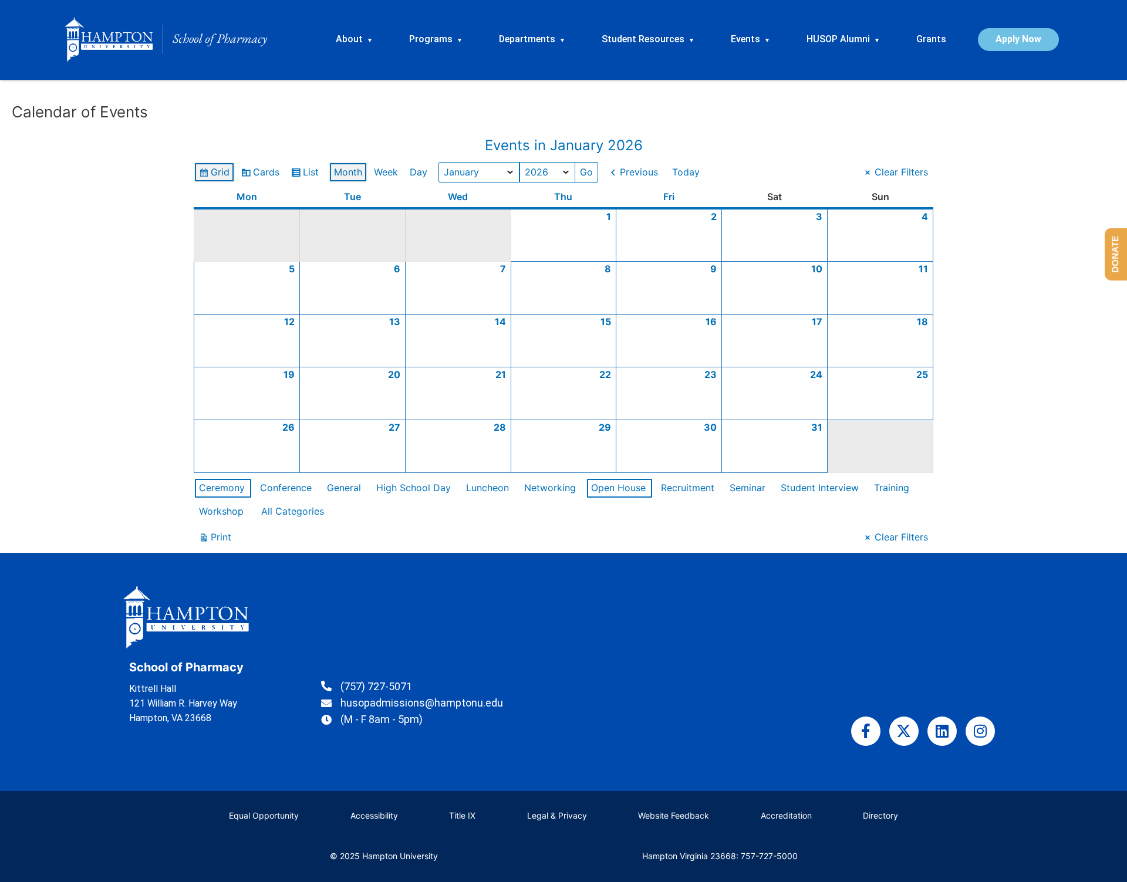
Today (686, 172)
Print (214, 539)
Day (418, 172)
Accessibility (374, 815)
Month (348, 172)
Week (386, 172)
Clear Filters (901, 172)
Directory (880, 815)
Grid (214, 174)
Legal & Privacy (557, 815)
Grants (931, 39)
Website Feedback (673, 815)
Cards (260, 174)
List (305, 174)
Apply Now (1018, 39)
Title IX (462, 815)
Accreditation (786, 815)
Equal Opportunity (264, 815)
